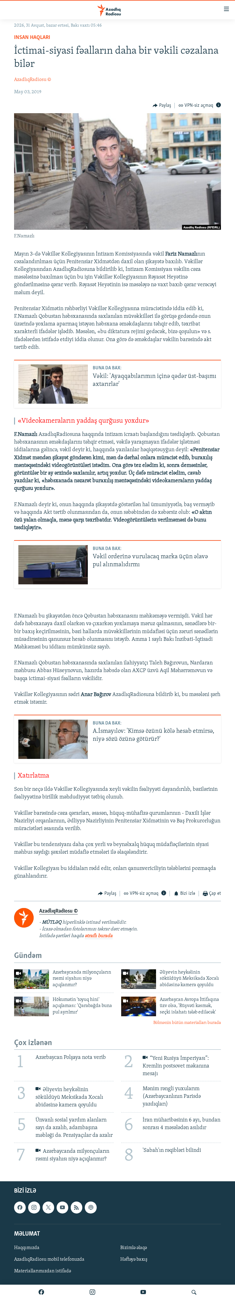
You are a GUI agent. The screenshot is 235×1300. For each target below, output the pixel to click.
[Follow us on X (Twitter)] (48, 1207)
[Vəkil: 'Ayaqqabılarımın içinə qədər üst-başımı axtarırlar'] (53, 384)
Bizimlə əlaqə (133, 1247)
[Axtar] (194, 1292)
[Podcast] (90, 1207)
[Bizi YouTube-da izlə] (143, 1292)
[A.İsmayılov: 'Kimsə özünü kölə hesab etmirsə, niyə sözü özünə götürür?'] (53, 739)
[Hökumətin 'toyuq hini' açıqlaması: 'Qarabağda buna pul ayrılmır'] (31, 1006)
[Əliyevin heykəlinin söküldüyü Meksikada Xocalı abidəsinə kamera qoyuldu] (138, 979)
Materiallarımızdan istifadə (42, 1271)
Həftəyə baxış (133, 1259)
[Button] (162, 106)
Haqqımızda (26, 1247)
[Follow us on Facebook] (20, 1207)
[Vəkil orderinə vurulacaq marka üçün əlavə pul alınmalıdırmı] (53, 564)
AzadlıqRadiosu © (32, 79)
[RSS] (76, 1207)
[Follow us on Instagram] (34, 1207)
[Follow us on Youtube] (62, 1207)
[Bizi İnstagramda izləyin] (92, 1292)
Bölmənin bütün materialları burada (187, 1023)
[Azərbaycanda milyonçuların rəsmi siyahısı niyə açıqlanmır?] (31, 979)
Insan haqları (32, 37)
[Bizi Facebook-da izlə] (41, 1292)
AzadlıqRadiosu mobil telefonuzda (49, 1259)
